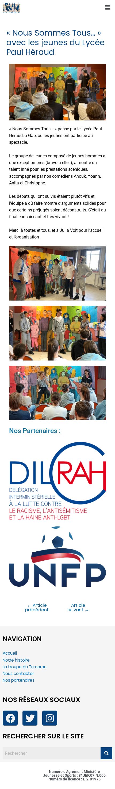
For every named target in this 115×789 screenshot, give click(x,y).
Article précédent (37, 607)
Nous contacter (19, 673)
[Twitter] (29, 718)
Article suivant (78, 607)
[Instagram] (49, 718)
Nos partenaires (18, 680)
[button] (107, 8)
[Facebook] (10, 718)
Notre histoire (16, 660)
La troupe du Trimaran (25, 667)
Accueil (10, 653)
